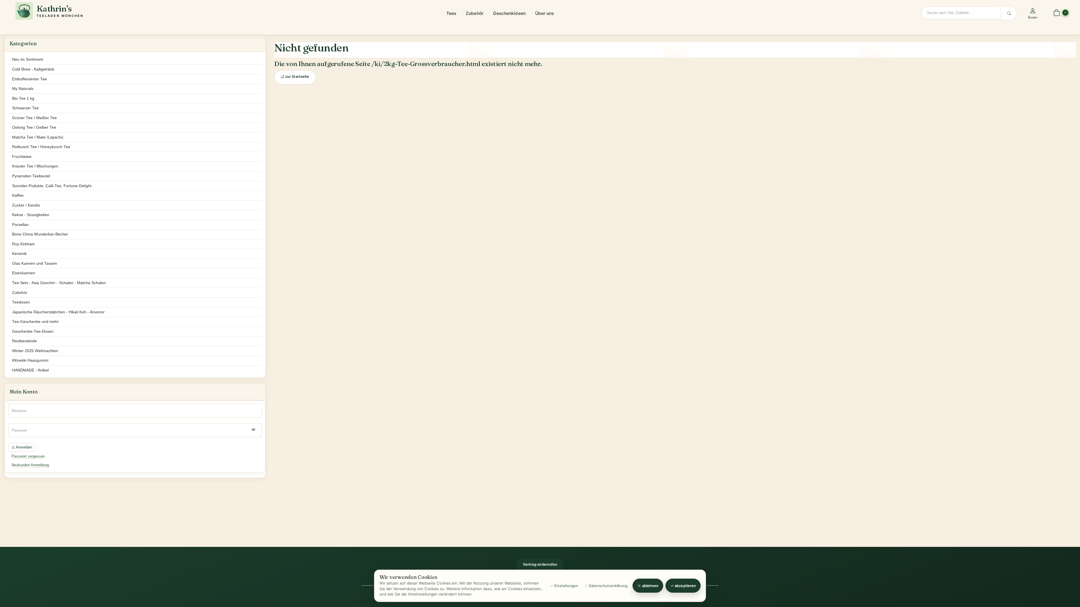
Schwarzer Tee (25, 108)
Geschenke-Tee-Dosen (32, 331)
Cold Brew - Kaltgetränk (33, 69)
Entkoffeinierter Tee (29, 79)
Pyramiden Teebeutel (31, 176)
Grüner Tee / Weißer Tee (34, 118)
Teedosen (21, 302)
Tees (451, 13)
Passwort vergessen (28, 456)
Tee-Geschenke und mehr (35, 322)
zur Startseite (296, 76)
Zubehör (474, 13)
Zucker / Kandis (26, 205)
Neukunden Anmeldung (30, 465)
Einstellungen (565, 585)
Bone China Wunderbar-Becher (40, 234)
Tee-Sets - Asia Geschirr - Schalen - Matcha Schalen (59, 283)
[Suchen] (1009, 13)
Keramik (19, 254)
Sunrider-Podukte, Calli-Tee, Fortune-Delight (51, 186)
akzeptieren (685, 585)
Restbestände (24, 341)
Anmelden (23, 447)
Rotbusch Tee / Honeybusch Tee (41, 147)
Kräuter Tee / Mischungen (35, 166)
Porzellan (20, 225)
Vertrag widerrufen (540, 564)
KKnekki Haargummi (30, 360)
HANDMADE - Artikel (30, 370)
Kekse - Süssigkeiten (30, 215)
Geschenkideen (509, 13)
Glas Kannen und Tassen (34, 263)
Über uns (544, 13)
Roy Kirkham (23, 244)
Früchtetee (22, 157)
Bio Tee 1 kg (23, 98)
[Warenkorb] (1057, 13)
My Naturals (22, 89)
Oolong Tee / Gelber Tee (34, 127)
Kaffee (18, 195)
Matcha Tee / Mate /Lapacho (37, 137)
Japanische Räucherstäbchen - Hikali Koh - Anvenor (58, 312)
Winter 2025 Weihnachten (35, 351)
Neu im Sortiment (27, 59)
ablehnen (650, 585)
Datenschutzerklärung (607, 585)
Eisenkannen (23, 273)
